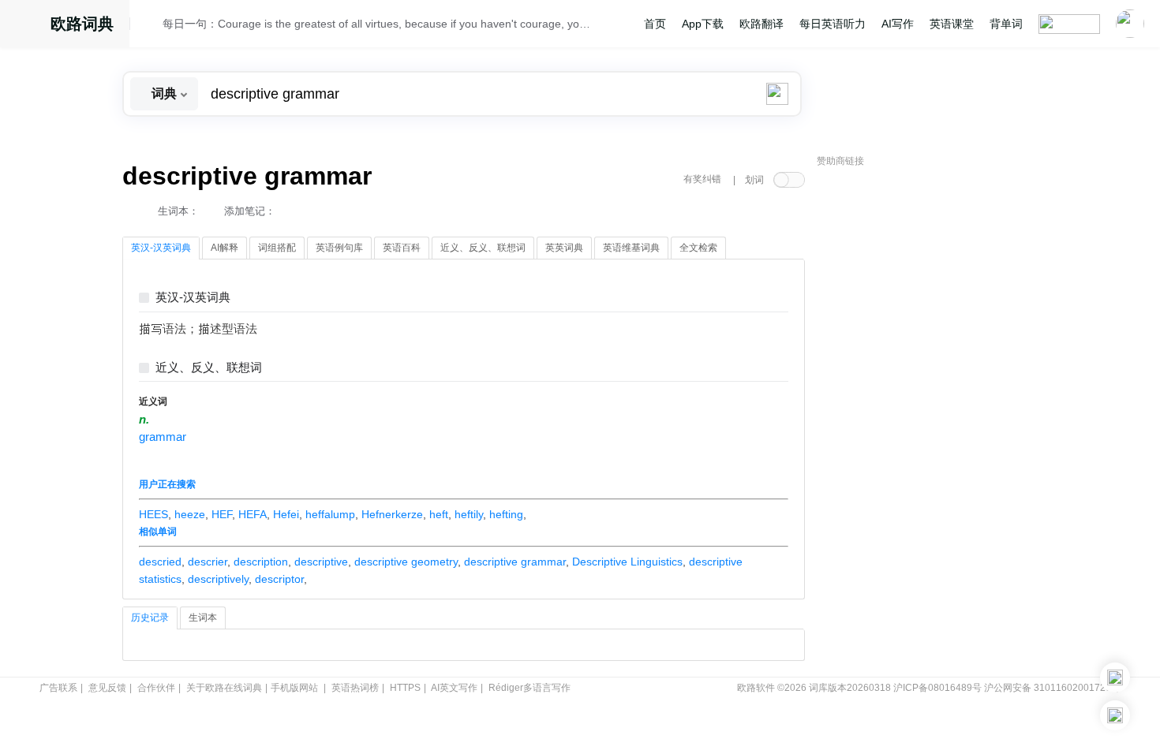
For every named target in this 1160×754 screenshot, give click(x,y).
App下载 (703, 23)
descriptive (321, 561)
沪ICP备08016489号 (937, 687)
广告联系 (58, 687)
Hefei (286, 514)
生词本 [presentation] (203, 617)
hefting (506, 514)
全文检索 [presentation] (698, 247)
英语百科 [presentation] (402, 247)
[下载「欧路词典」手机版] (1115, 677)
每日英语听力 (832, 23)
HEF (221, 514)
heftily (469, 514)
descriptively (218, 579)
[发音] (151, 26)
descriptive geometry (406, 561)
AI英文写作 (454, 687)
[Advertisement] (935, 414)
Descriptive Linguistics (627, 561)
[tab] (161, 248)
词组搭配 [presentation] (277, 247)
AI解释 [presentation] (224, 247)
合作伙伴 (156, 687)
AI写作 (897, 23)
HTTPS (405, 687)
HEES (153, 514)
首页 (655, 23)
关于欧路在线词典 (224, 687)
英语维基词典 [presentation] (631, 247)
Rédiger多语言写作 (529, 687)
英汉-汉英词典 (192, 298)
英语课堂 (952, 23)
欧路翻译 (761, 23)
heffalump (330, 514)
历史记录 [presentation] (150, 617)
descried (160, 561)
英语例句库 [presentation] (339, 247)
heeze (189, 514)
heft (438, 514)
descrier (207, 561)
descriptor (279, 579)
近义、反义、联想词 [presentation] (483, 247)
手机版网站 (294, 687)
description (261, 561)
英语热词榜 (355, 687)
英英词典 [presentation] (564, 247)
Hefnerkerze (392, 514)
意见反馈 (107, 687)
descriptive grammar (515, 561)
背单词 (1006, 23)
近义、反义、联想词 (208, 368)
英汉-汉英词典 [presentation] (161, 247)
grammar (162, 437)
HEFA (252, 514)
